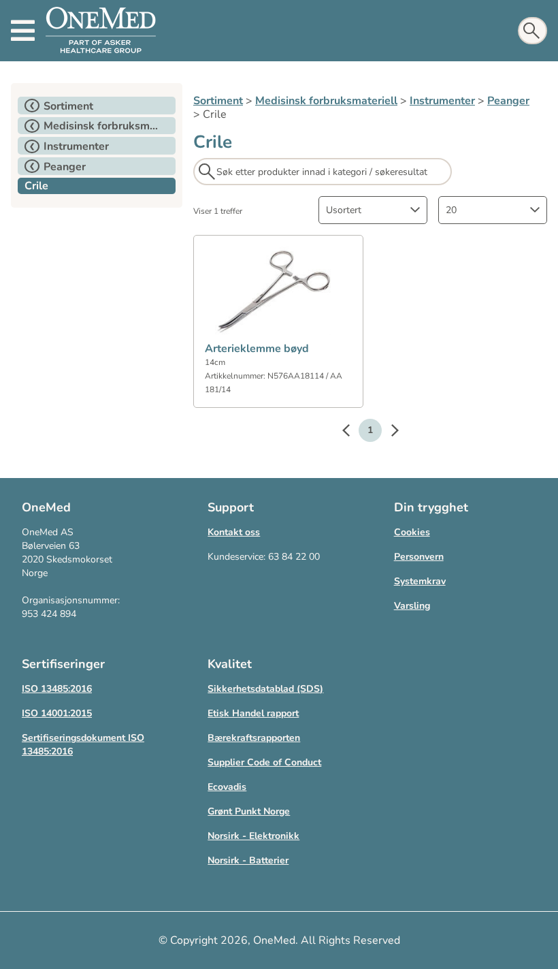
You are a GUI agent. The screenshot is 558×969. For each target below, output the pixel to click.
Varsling (412, 605)
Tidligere (352, 432)
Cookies (412, 532)
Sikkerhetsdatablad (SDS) (265, 688)
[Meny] (23, 30)
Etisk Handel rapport (253, 713)
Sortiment (218, 100)
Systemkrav (420, 581)
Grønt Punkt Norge (249, 811)
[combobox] (372, 210)
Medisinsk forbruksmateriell (326, 100)
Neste (388, 432)
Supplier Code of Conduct (264, 762)
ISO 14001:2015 (57, 713)
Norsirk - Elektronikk (253, 835)
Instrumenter (442, 100)
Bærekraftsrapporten (254, 737)
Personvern (419, 556)
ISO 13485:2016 (57, 688)
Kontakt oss (234, 532)
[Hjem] (101, 30)
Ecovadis (227, 786)
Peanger (508, 100)
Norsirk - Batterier (248, 860)
